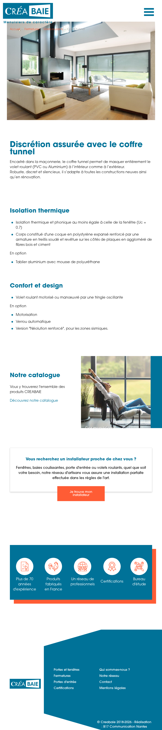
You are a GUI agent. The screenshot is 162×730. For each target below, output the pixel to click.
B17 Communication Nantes (125, 726)
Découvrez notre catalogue (34, 401)
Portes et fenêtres (66, 670)
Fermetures (31, 29)
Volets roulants (53, 29)
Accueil (15, 29)
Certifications (64, 688)
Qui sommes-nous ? (114, 670)
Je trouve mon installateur (81, 493)
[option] (81, 71)
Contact (105, 682)
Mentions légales (112, 688)
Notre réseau (109, 676)
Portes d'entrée (65, 682)
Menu (149, 13)
